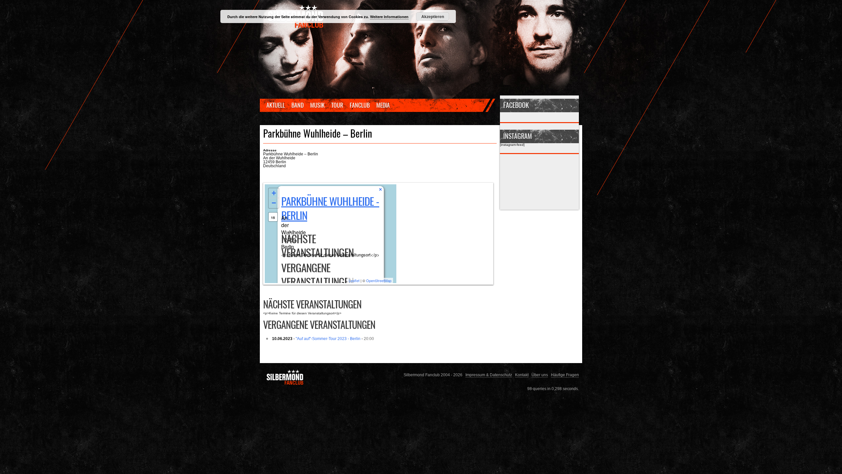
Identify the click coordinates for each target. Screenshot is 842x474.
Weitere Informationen (389, 16)
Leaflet (354, 280)
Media (383, 105)
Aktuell (275, 105)
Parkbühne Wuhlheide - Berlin (330, 208)
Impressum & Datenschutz (488, 374)
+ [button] (274, 193)
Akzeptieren (432, 16)
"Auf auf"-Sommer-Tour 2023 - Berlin (328, 338)
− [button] (274, 203)
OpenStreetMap (378, 280)
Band (297, 105)
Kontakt (522, 374)
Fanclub (360, 105)
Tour (337, 105)
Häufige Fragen (565, 374)
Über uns (540, 374)
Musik (317, 105)
